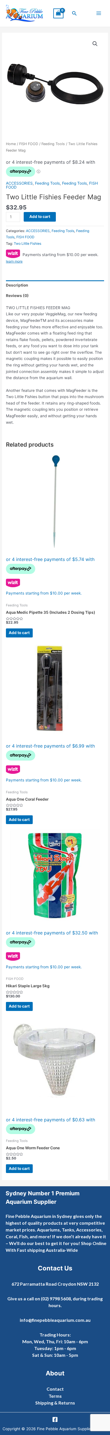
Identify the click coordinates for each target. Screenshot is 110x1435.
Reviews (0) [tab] (17, 295)
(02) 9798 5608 (56, 1298)
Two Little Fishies (27, 243)
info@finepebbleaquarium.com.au (55, 1320)
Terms (55, 1396)
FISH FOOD (28, 144)
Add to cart (39, 216)
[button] (74, 13)
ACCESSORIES (19, 183)
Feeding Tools (53, 144)
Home (11, 144)
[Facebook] (55, 1419)
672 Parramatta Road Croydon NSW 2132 (55, 1284)
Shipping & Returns (55, 1402)
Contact (55, 1389)
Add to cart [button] (19, 632)
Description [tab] (17, 285)
